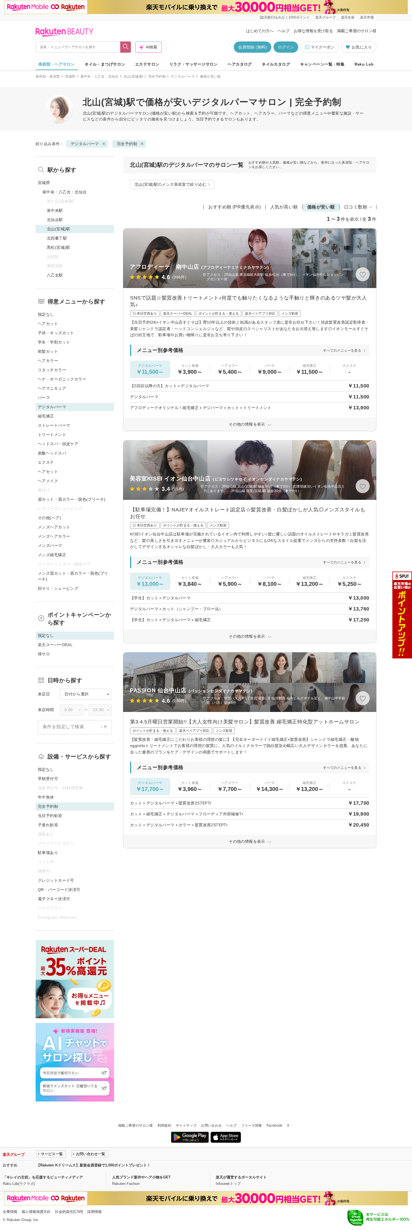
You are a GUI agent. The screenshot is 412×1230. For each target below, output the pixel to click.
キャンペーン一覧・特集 (322, 64)
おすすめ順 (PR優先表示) (234, 207)
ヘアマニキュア (52, 388)
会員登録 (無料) (252, 47)
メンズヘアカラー (54, 536)
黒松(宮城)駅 (58, 247)
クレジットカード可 (56, 880)
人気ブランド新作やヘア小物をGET (141, 1177)
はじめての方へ (260, 31)
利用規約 (164, 1125)
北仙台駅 (55, 219)
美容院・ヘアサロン (56, 64)
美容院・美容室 (48, 76)
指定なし (46, 314)
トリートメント (52, 434)
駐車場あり (48, 852)
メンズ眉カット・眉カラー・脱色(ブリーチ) (73, 576)
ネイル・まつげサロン (105, 64)
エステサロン (147, 64)
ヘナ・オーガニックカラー (62, 379)
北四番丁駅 (57, 238)
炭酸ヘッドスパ (52, 453)
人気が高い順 (284, 207)
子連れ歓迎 (48, 825)
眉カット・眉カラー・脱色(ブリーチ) (72, 499)
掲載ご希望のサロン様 (356, 31)
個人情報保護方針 (36, 1212)
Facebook (275, 1125)
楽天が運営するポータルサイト (241, 1177)
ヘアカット (48, 323)
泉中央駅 (55, 210)
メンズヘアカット (54, 527)
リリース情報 (251, 1125)
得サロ (44, 654)
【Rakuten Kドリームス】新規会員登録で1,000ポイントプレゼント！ (93, 1165)
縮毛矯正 (46, 416)
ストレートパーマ (54, 425)
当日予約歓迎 (50, 815)
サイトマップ (186, 1125)
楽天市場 (367, 17)
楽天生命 (348, 17)
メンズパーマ (50, 545)
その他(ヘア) (49, 518)
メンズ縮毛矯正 (52, 555)
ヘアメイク (48, 481)
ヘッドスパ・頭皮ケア (58, 444)
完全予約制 (157, 76)
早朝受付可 (48, 778)
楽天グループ (325, 17)
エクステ (46, 462)
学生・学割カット (54, 342)
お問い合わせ (211, 1125)
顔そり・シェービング (58, 588)
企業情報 (10, 1212)
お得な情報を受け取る (313, 31)
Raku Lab (364, 64)
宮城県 (70, 76)
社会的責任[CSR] (69, 1212)
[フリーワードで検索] (125, 47)
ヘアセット (48, 471)
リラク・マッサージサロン (193, 64)
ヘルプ (284, 31)
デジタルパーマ (183, 76)
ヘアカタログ (240, 64)
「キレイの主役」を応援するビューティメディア (43, 1177)
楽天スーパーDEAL (55, 644)
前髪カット (48, 351)
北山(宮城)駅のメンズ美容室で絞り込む (170, 184)
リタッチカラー (52, 370)
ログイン (286, 47)
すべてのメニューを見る (342, 350)
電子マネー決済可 (54, 899)
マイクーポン (322, 47)
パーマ (44, 397)
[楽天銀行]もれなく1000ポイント (285, 17)
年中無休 (46, 797)
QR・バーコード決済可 (59, 889)
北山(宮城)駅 (133, 76)
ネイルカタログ (276, 64)
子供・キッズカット (56, 333)
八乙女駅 (55, 275)
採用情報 (94, 1212)
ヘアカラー (48, 360)
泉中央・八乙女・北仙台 (99, 76)
